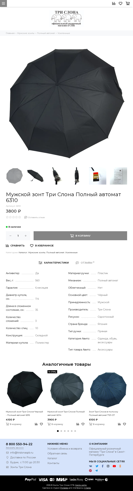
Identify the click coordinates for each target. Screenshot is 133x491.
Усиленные (71, 252)
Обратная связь (57, 453)
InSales (87, 488)
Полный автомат (55, 252)
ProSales (64, 488)
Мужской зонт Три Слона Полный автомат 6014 (66, 413)
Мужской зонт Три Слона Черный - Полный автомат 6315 (24, 413)
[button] (58, 431)
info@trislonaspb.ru (21, 452)
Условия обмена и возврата (64, 448)
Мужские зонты (36, 252)
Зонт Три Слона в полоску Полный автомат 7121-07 (103, 413)
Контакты (53, 463)
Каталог (23, 252)
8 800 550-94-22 (19, 444)
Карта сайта (81, 485)
